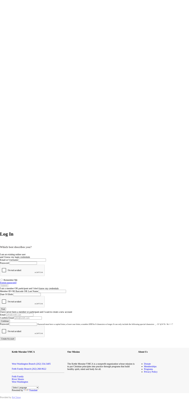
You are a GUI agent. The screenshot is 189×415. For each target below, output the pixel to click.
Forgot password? (8, 282)
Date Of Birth (6, 294)
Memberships (150, 366)
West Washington (20, 382)
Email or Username (9, 260)
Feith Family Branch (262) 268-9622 (29, 369)
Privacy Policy (151, 372)
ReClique (16, 397)
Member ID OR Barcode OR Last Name (19, 291)
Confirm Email (7, 318)
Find (3, 309)
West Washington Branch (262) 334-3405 (31, 364)
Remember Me (10, 280)
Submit (4, 285)
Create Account (7, 339)
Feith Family (18, 376)
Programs (148, 369)
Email (2, 314)
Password (4, 263)
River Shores (18, 379)
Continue (5, 321)
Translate (33, 390)
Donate (147, 364)
